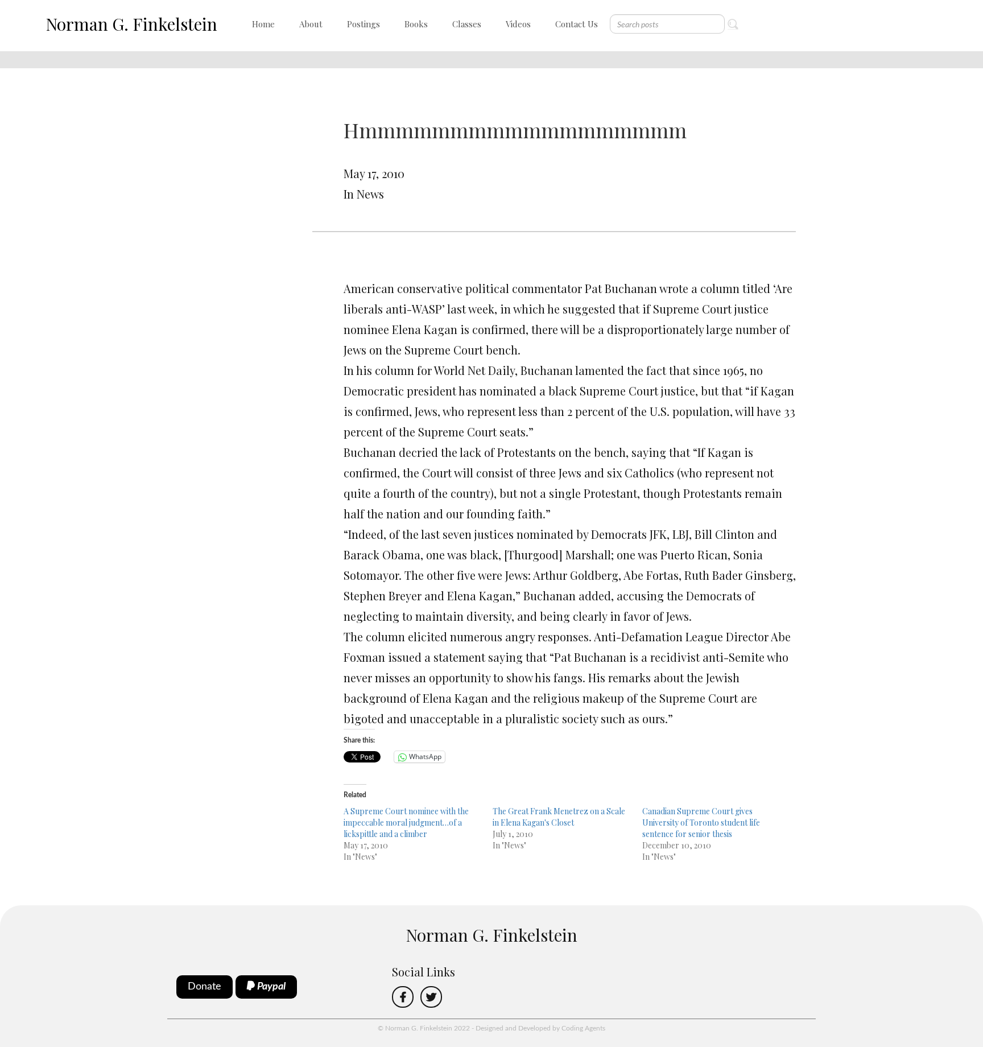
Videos (518, 24)
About (311, 24)
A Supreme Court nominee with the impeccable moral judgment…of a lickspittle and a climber (406, 822)
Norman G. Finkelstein (131, 24)
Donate (204, 987)
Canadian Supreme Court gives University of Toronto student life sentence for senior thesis (701, 822)
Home (263, 24)
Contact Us (576, 24)
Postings (363, 24)
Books (416, 24)
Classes (466, 24)
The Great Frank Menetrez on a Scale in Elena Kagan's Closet (559, 817)
